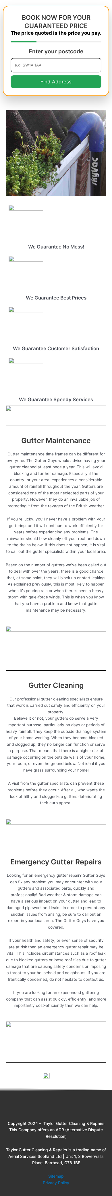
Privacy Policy (56, 1182)
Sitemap (56, 1176)
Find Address (56, 82)
